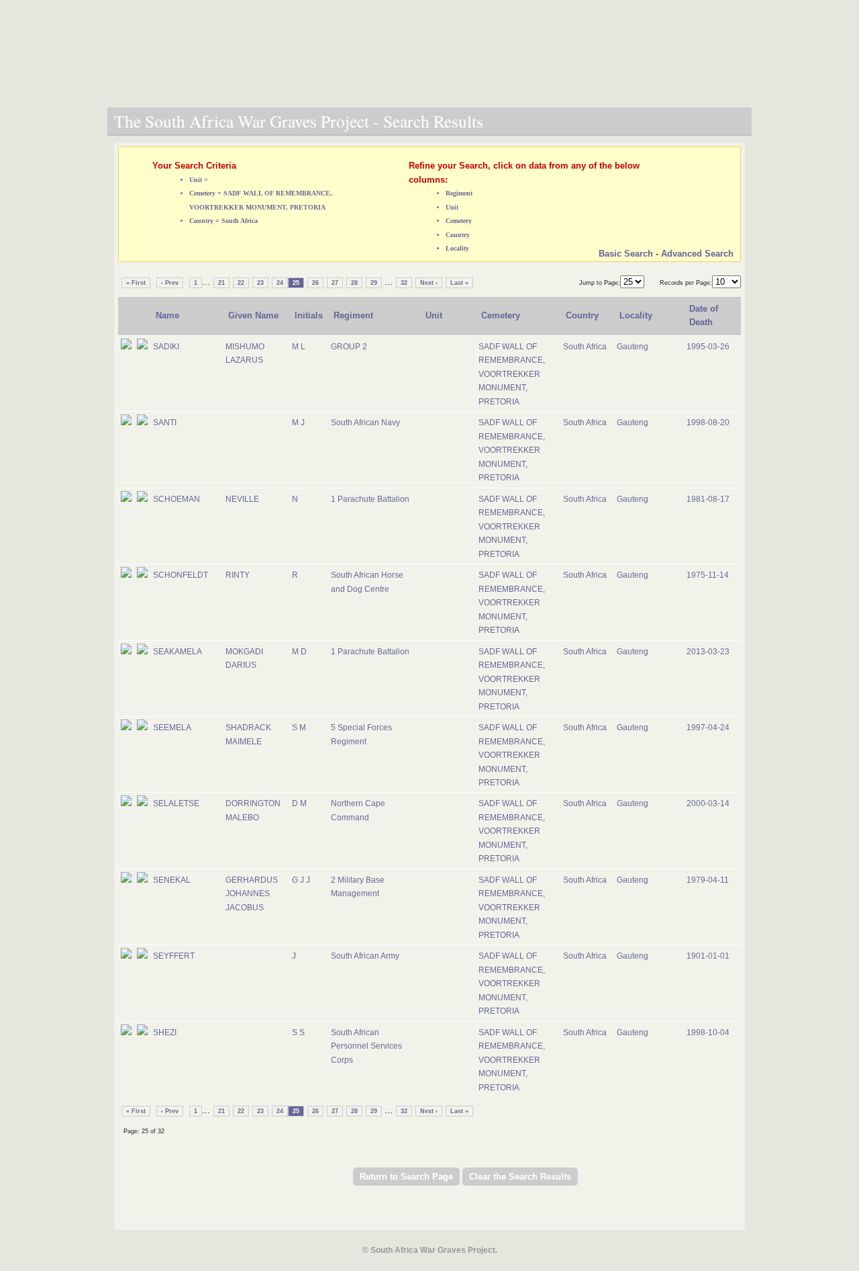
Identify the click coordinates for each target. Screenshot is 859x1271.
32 (404, 282)
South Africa (585, 347)
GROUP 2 (349, 347)
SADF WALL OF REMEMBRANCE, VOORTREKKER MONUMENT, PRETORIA (511, 374)
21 (221, 282)
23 (260, 282)
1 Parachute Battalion (370, 499)
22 (241, 282)
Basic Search (626, 254)
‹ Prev (170, 282)
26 (315, 282)
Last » (459, 282)
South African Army (365, 956)
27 (335, 282)
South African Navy (365, 423)
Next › (429, 282)
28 (354, 282)
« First (136, 282)
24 (279, 282)
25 (296, 282)
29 (373, 282)
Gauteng (632, 347)
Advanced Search (697, 254)
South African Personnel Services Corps (366, 1046)
